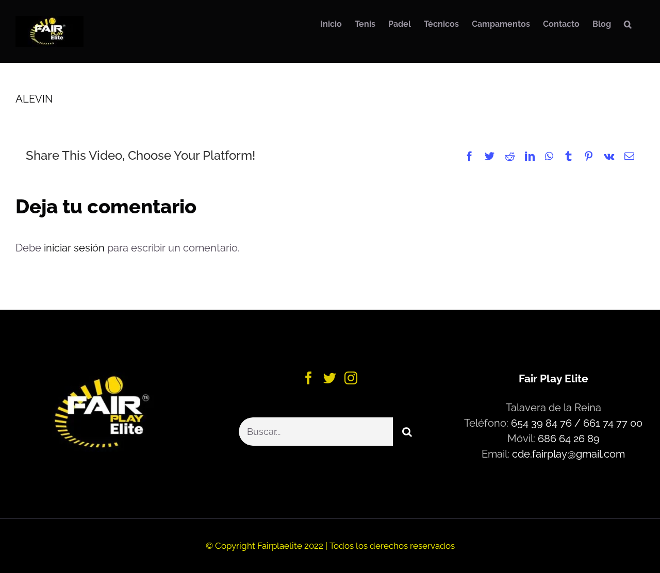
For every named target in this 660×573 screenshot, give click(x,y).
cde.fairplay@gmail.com (568, 454)
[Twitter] (329, 378)
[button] (628, 24)
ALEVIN (34, 99)
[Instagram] (350, 378)
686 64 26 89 (569, 438)
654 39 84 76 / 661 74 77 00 (576, 423)
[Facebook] (308, 378)
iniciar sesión (75, 248)
